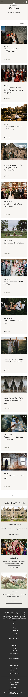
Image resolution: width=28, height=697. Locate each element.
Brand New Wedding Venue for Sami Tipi (13, 438)
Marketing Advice (14, 658)
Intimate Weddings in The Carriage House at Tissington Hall (13, 167)
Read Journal (14, 567)
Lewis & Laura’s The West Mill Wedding (13, 205)
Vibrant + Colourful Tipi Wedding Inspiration (12, 50)
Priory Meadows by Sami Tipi (13, 321)
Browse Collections (14, 601)
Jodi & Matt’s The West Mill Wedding (13, 282)
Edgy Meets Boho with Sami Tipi (14, 244)
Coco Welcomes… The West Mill (14, 477)
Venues (6, 201)
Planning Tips (14, 641)
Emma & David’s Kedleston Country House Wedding (13, 360)
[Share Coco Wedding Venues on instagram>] (14, 623)
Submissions (14, 653)
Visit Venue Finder (14, 534)
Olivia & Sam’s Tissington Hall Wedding (13, 127)
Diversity (14, 684)
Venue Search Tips (14, 638)
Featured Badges (14, 661)
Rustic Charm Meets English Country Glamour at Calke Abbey (14, 400)
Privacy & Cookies (14, 682)
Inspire (6, 46)
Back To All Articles (14, 12)
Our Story (14, 656)
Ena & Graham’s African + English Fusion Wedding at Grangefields (13, 90)
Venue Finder (14, 630)
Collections (14, 633)
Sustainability (14, 687)
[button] (2, 2)
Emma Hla (7, 59)
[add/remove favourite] (24, 29)
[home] (14, 2)
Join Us (14, 648)
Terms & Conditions (14, 679)
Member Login (14, 650)
